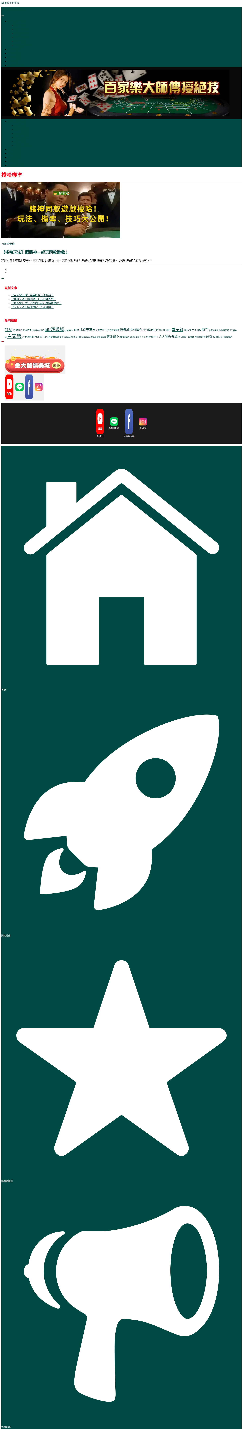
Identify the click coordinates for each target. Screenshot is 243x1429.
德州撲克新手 (165, 330)
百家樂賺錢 (14, 49)
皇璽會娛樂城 (65, 337)
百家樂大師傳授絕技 (13, 9)
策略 (73, 337)
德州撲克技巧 (151, 329)
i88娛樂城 (54, 329)
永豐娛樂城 (213, 330)
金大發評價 (200, 337)
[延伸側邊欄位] (2, 278)
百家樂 (14, 336)
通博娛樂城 (134, 337)
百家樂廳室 (28, 337)
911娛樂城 (36, 330)
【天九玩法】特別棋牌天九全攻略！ (32, 307)
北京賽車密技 (100, 330)
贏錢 (110, 337)
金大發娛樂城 (168, 337)
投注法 (192, 330)
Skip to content (10, 2)
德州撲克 (136, 330)
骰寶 (209, 337)
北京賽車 (86, 330)
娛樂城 (124, 330)
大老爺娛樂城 (113, 330)
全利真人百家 (22, 45)
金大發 (142, 337)
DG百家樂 (20, 25)
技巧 (186, 330)
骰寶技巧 (218, 336)
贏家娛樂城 (101, 337)
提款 (199, 330)
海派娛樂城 (224, 330)
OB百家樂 (20, 41)
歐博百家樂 (21, 29)
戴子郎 (177, 329)
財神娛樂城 (86, 337)
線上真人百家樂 (17, 21)
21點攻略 (27, 330)
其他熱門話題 (16, 65)
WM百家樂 (21, 37)
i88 (42, 330)
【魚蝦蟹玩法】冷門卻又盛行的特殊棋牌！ (36, 303)
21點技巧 (17, 330)
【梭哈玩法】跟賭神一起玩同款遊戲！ (35, 252)
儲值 (76, 330)
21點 (8, 330)
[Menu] (2, 15)
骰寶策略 (228, 337)
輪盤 (116, 337)
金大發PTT (152, 337)
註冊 (78, 337)
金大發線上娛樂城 (186, 337)
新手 (205, 330)
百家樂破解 (14, 53)
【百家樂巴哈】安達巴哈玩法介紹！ (32, 295)
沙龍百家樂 (21, 33)
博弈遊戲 (13, 61)
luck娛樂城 (69, 330)
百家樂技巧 (14, 57)
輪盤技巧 (124, 337)
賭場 (93, 337)
